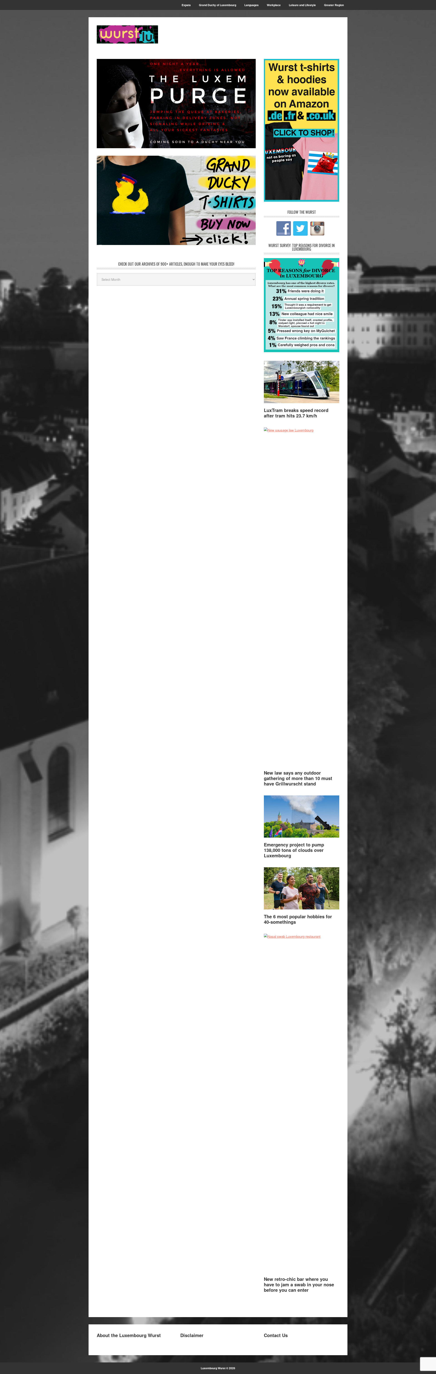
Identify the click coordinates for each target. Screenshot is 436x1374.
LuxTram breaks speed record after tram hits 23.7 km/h (296, 413)
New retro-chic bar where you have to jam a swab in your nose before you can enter (299, 1284)
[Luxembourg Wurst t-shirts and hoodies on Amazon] (176, 200)
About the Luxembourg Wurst (129, 1335)
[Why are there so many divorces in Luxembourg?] (301, 350)
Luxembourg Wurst (127, 34)
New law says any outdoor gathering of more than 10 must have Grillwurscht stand (298, 778)
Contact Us (276, 1335)
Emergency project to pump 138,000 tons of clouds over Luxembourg (294, 850)
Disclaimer (191, 1335)
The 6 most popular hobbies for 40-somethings (298, 919)
